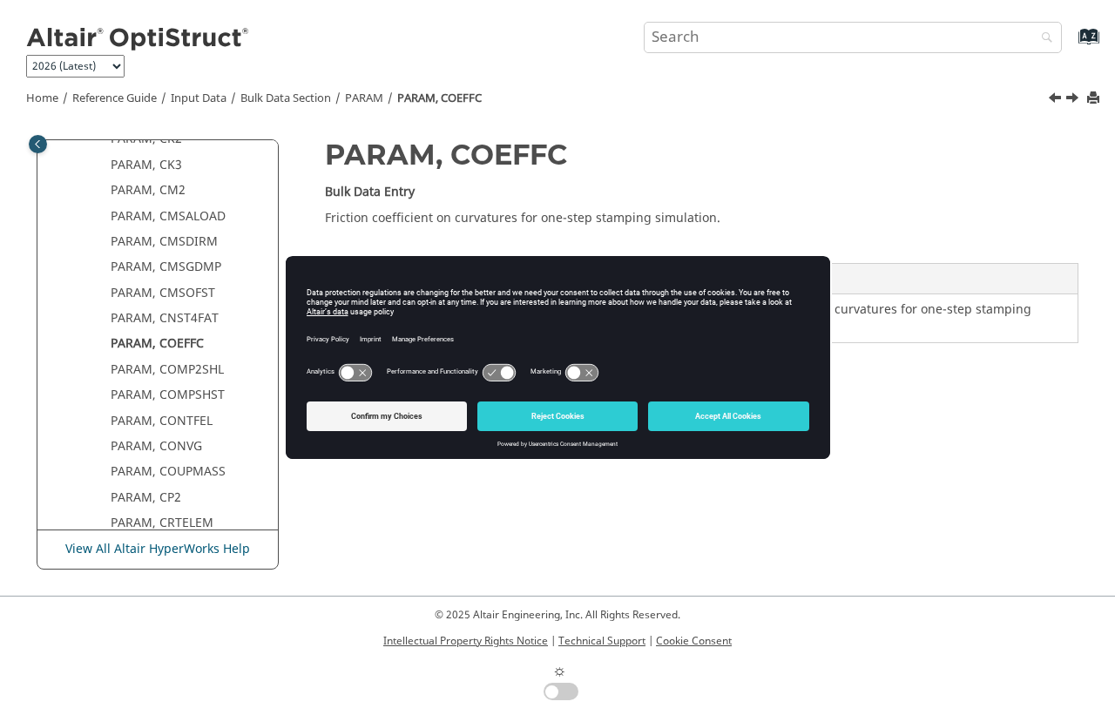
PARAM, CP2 (146, 498)
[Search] (1042, 39)
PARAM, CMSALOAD (168, 216)
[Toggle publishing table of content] (38, 144)
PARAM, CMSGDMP (166, 267)
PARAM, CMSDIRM (164, 242)
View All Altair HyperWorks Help (157, 549)
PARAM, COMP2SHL (167, 370)
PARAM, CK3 (146, 165)
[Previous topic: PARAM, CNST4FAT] (1057, 100)
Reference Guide (114, 98)
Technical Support (601, 641)
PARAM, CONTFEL (162, 421)
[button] (104, 139)
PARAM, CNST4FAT (165, 318)
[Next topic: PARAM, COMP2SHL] (1074, 100)
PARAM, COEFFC (439, 98)
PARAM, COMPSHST (168, 395)
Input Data (198, 98)
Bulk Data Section (285, 98)
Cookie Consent (694, 641)
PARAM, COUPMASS (168, 471)
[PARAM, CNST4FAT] (1057, 100)
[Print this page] (1095, 99)
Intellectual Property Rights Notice (465, 641)
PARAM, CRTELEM (162, 523)
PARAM (364, 98)
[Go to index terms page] (1070, 45)
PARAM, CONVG (156, 446)
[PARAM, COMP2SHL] (1074, 100)
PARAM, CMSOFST (163, 293)
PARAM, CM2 (148, 190)
